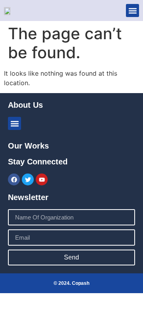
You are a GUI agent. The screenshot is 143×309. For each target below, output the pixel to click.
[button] (132, 10)
